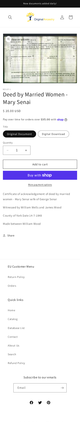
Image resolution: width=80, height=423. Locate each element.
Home (11, 310)
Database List (16, 328)
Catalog (12, 319)
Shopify (61, 421)
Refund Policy (16, 363)
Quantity (8, 142)
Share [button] (11, 235)
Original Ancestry (32, 421)
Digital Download (53, 134)
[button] (10, 17)
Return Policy (16, 277)
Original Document (19, 134)
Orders (12, 285)
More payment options (40, 184)
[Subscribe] (62, 387)
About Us (13, 345)
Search (12, 354)
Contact (13, 336)
